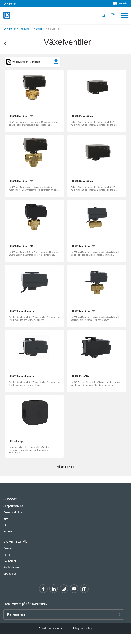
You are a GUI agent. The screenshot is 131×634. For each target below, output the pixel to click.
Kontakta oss (11, 567)
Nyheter (8, 531)
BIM (5, 518)
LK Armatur (9, 28)
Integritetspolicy (82, 628)
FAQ (5, 525)
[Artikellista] (113, 15)
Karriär (7, 554)
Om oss (8, 548)
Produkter (25, 28)
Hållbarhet (9, 561)
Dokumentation (12, 512)
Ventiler (38, 28)
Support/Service (13, 506)
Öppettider (9, 573)
